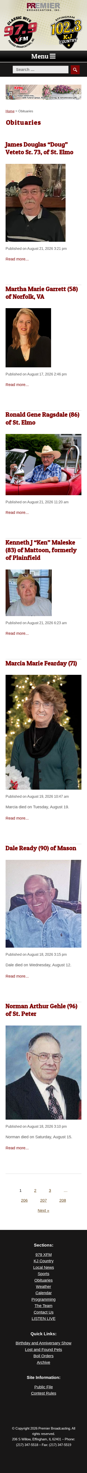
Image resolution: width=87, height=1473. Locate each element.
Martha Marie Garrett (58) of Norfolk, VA (42, 292)
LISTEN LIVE (44, 1318)
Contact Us (44, 1312)
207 (43, 1200)
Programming (43, 1299)
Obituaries (43, 1280)
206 (24, 1200)
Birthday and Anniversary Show (43, 1343)
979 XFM (43, 1254)
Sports (43, 1274)
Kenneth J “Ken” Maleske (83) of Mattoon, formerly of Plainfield (41, 549)
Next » (43, 1210)
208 (62, 1200)
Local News (43, 1267)
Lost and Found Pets (43, 1349)
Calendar (43, 1293)
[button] (40, 56)
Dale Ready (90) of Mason (41, 848)
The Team (43, 1306)
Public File (43, 1387)
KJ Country (44, 1261)
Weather (43, 1286)
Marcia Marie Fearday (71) (41, 663)
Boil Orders (43, 1356)
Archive (43, 1362)
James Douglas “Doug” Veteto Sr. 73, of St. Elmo (39, 148)
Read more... (17, 259)
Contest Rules (43, 1393)
